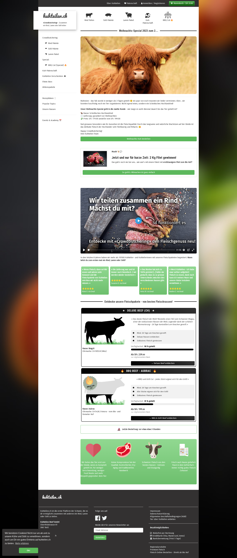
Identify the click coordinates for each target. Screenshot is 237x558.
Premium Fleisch (157, 550)
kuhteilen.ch (55, 15)
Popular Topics (49, 104)
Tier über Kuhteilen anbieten (162, 519)
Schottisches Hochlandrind (161, 103)
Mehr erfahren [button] (22, 543)
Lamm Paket (53, 54)
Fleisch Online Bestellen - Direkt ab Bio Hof (169, 552)
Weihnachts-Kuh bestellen (138, 139)
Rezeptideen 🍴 (49, 98)
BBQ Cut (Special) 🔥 (57, 65)
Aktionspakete (48, 87)
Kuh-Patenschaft (49, 71)
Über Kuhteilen (113, 3)
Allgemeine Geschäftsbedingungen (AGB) (168, 516)
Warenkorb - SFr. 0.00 (183, 3)
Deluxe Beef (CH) (139, 310)
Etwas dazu (47, 82)
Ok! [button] (28, 550)
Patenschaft (131, 3)
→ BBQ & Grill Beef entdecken (162, 418)
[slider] (131, 250)
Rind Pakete (53, 43)
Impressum (155, 511)
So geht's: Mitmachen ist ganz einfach (138, 172)
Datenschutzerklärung (160, 514)
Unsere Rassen (49, 109)
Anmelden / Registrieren (154, 3)
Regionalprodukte (158, 547)
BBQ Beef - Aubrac (139, 371)
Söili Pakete (52, 49)
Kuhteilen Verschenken (53, 76)
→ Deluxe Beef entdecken (162, 363)
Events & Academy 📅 (51, 120)
